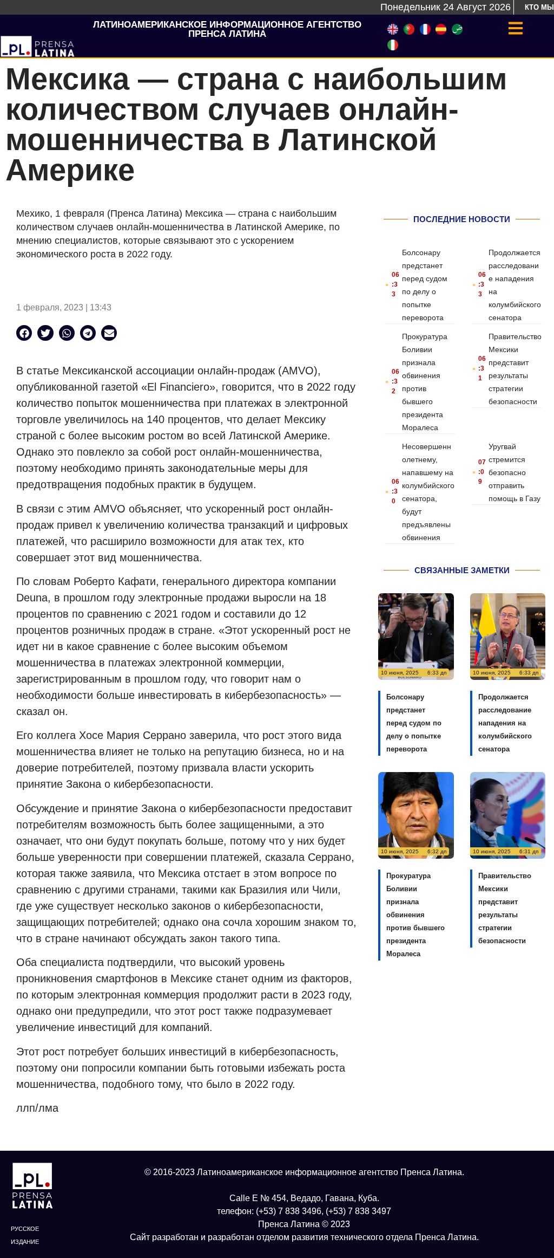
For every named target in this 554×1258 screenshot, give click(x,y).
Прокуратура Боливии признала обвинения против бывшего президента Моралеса (415, 915)
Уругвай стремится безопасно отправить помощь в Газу (514, 472)
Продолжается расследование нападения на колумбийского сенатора (505, 723)
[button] (24, 333)
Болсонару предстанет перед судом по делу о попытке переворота (413, 723)
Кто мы (539, 7)
